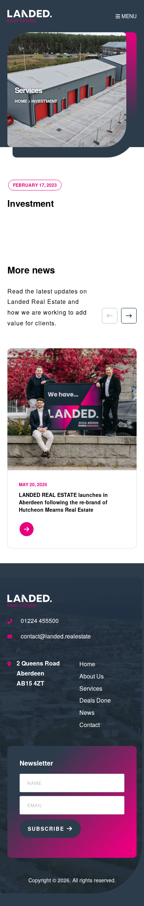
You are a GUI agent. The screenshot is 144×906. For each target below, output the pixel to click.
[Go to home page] (29, 16)
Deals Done (95, 700)
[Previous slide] (109, 315)
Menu (129, 16)
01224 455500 (40, 620)
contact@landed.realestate (56, 636)
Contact (89, 724)
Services (90, 688)
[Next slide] (129, 315)
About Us (91, 676)
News (87, 712)
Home (21, 101)
